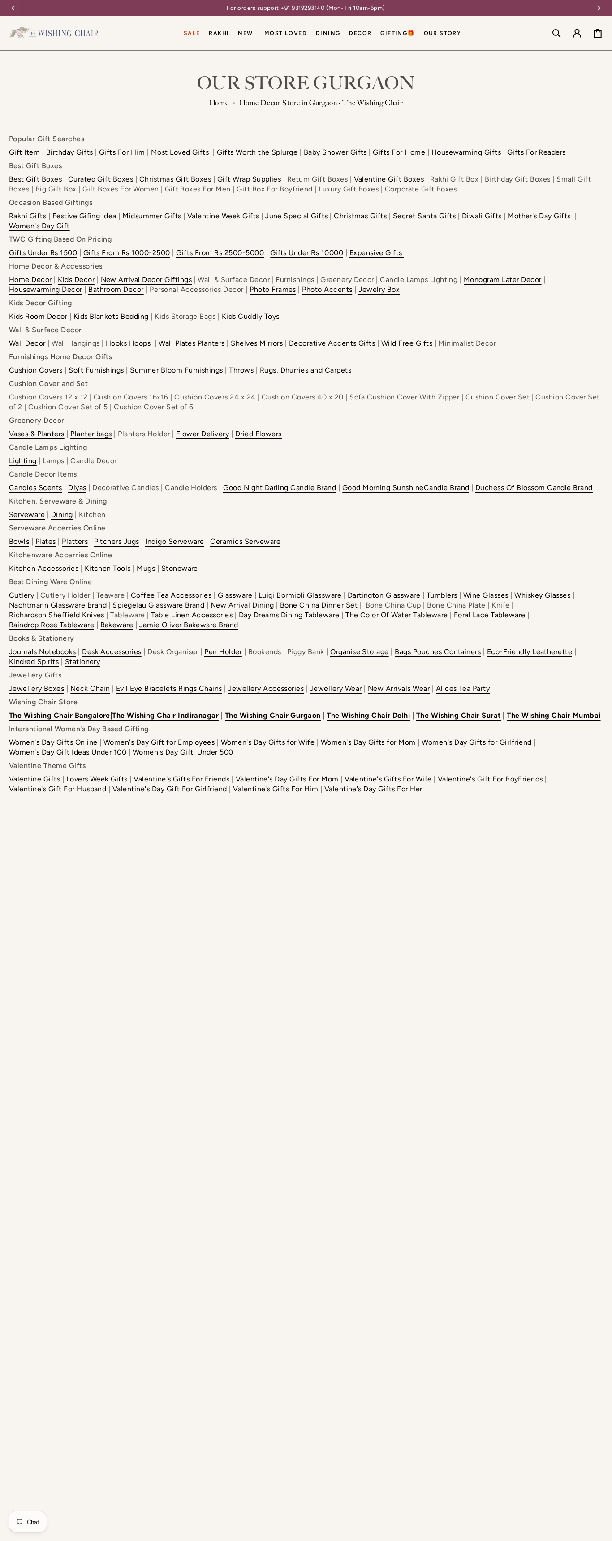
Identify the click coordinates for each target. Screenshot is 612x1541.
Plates (45, 541)
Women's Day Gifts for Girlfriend (476, 742)
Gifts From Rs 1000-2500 (126, 252)
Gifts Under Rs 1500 (43, 252)
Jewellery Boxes (36, 688)
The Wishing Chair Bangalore (59, 715)
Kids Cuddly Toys (251, 316)
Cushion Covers (36, 370)
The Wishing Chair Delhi (368, 715)
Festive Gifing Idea (84, 216)
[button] (328, 33)
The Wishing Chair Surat (458, 715)
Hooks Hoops (128, 343)
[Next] (599, 8)
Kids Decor (76, 279)
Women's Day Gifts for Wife (268, 742)
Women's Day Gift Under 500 (183, 752)
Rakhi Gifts (27, 216)
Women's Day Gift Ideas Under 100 (67, 752)
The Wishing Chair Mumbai (554, 715)
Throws (241, 370)
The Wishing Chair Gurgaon (273, 715)
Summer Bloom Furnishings (176, 370)
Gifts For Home (399, 152)
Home (219, 103)
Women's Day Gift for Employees (159, 742)
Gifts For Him (122, 152)
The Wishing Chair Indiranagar (165, 715)
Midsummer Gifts (151, 216)
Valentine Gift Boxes (389, 179)
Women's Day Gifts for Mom (368, 742)
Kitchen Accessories (43, 568)
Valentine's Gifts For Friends (181, 779)
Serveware (27, 514)
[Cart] (597, 33)
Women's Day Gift (39, 225)
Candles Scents (35, 487)
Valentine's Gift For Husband (57, 789)
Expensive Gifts (375, 252)
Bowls (19, 541)
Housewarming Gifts (466, 152)
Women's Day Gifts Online (53, 742)
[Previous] (13, 8)
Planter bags (91, 434)
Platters (75, 541)
